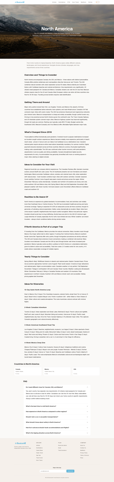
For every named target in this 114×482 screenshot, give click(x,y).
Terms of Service (84, 455)
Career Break (39, 450)
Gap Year (38, 455)
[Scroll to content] (57, 55)
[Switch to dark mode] (97, 2)
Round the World (62, 445)
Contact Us (83, 448)
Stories (90, 2)
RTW (68, 2)
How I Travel (75, 2)
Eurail (59, 448)
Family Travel (39, 453)
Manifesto (83, 2)
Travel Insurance (62, 450)
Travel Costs (39, 457)
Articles (54, 2)
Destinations (62, 2)
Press (81, 457)
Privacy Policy (83, 453)
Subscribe (70, 471)
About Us (82, 445)
